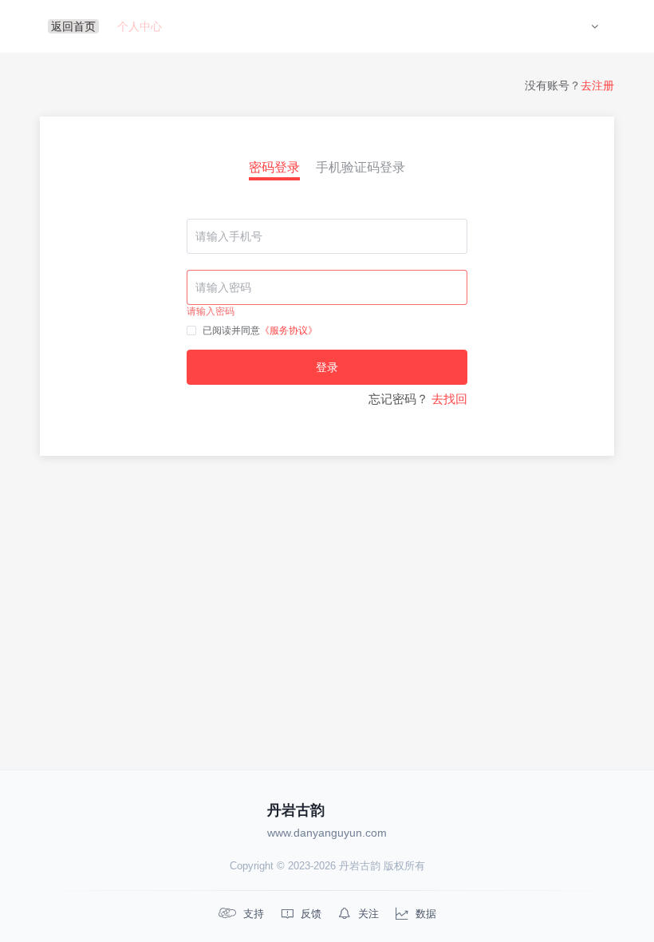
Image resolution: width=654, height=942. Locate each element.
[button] (594, 26)
